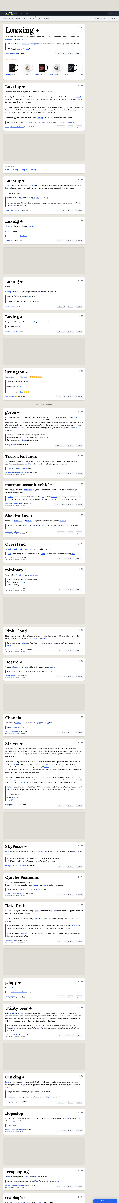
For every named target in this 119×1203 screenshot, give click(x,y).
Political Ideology (43, 18)
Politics (31, 18)
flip (48, 723)
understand (12, 549)
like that (26, 49)
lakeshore (16, 1035)
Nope (15, 1028)
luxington (24, 170)
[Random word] (106, 13)
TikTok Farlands (9, 473)
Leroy (10, 553)
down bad (19, 387)
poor (76, 851)
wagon (26, 490)
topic (20, 549)
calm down (49, 671)
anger (53, 911)
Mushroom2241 (21, 894)
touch (36, 638)
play (8, 185)
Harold (10, 800)
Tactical (10, 497)
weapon (18, 723)
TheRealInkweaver (19, 1185)
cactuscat (13, 444)
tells (19, 575)
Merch (80, 54)
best (13, 377)
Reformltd (16, 532)
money (52, 643)
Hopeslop (8, 1129)
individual (15, 667)
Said (30, 464)
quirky (46, 885)
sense (52, 667)
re (74, 636)
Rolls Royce (23, 236)
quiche (19, 889)
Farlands (25, 468)
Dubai (33, 525)
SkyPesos (8, 865)
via (28, 112)
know (23, 582)
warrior (54, 497)
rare (14, 1121)
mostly (15, 575)
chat (44, 112)
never (32, 185)
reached (11, 468)
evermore (13, 205)
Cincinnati (73, 926)
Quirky (7, 882)
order (36, 122)
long (26, 667)
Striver (7, 804)
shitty (8, 987)
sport (36, 918)
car (12, 987)
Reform (29, 521)
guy (15, 764)
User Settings (112, 18)
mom (11, 727)
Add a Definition (100, 18)
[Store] (110, 13)
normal (78, 97)
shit (21, 198)
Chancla (7, 731)
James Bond (18, 992)
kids (13, 99)
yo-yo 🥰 (14, 397)
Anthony (10, 787)
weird (27, 464)
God (26, 437)
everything (33, 575)
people (20, 39)
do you (19, 582)
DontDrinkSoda (15, 1101)
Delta (7, 851)
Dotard (7, 676)
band (36, 437)
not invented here (16, 210)
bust (6, 1087)
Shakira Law (8, 532)
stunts (25, 992)
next (35, 1177)
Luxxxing (33, 170)
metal (22, 440)
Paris (34, 858)
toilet (27, 1177)
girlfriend (25, 44)
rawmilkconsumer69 (18, 1129)
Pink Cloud (8, 650)
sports (37, 911)
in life (32, 226)
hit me (15, 727)
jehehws (13, 306)
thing (47, 1181)
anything (36, 198)
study (72, 777)
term (13, 490)
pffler (14, 940)
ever (23, 377)
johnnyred (14, 54)
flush (36, 1181)
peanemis (26, 889)
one (38, 292)
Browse (18, 18)
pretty (23, 643)
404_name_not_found (19, 865)
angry (7, 39)
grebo (7, 444)
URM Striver (14, 804)
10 (8, 1031)
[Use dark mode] (114, 13)
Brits (62, 525)
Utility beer (8, 1035)
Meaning (8, 292)
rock (8, 428)
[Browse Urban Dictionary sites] (9, 13)
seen (50, 1118)
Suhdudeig (14, 331)
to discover (42, 122)
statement (29, 549)
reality (44, 638)
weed (43, 1097)
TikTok (7, 461)
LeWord (14, 589)
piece (35, 885)
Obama (15, 797)
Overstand (8, 558)
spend (16, 292)
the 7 (73, 553)
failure (46, 767)
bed (21, 392)
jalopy (7, 996)
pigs (49, 1097)
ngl (27, 381)
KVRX (21, 504)
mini (30, 490)
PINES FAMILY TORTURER (22, 473)
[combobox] (62, 13)
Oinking (7, 1101)
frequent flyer (42, 851)
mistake (63, 521)
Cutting (40, 118)
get (35, 44)
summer (29, 296)
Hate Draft (8, 940)
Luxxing (7, 54)
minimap (7, 589)
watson (13, 996)
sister (43, 553)
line (43, 497)
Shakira (43, 525)
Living (7, 231)
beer (11, 1013)
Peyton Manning (26, 933)
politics (22, 782)
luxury (17, 322)
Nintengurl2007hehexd (17, 127)
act (9, 226)
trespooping (8, 1185)
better (39, 185)
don (15, 296)
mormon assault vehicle (11, 504)
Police (7, 1082)
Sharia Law (18, 521)
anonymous (14, 676)
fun (15, 780)
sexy (9, 377)
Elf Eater (15, 558)
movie (38, 889)
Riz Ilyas (13, 241)
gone (48, 764)
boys (21, 301)
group (12, 39)
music (76, 417)
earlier (17, 326)
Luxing (15, 170)
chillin (34, 322)
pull (12, 992)
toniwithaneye (17, 650)
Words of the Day (8, 18)
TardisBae (14, 731)
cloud (9, 646)
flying (39, 723)
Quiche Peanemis (10, 894)
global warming (68, 122)
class (43, 751)
